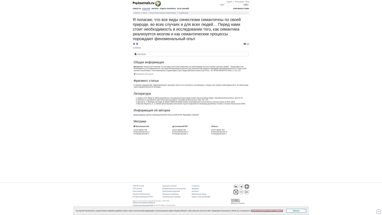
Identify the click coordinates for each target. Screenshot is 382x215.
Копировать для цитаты (144, 74)
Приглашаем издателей (171, 191)
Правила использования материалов (144, 202)
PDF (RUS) (142, 54)
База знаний (183, 8)
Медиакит (195, 188)
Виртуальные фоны (199, 194)
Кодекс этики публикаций (201, 197)
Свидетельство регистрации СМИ (143, 205)
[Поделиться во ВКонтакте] (134, 44)
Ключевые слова (241, 8)
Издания (146, 8)
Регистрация (239, 2)
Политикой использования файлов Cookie (267, 211)
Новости (137, 8)
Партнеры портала (169, 186)
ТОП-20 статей (138, 186)
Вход (247, 2)
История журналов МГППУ (143, 197)
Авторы (155, 8)
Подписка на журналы (170, 194)
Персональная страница (171, 197)
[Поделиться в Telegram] (137, 44)
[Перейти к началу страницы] (378, 211)
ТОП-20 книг (137, 188)
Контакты (195, 191)
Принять (296, 211)
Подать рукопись (168, 8)
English (229, 2)
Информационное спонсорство (174, 188)
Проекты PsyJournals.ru (141, 194)
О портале (195, 186)
